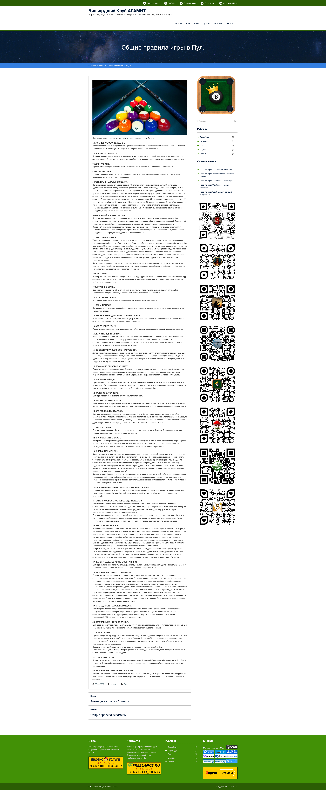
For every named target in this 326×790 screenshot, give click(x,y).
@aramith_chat (145, 755)
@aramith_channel (148, 752)
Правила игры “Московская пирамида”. (216, 169)
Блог (188, 23)
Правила (207, 23)
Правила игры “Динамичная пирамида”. (216, 180)
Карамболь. (205, 137)
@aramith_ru (145, 749)
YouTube (171, 3)
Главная (179, 23)
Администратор (153, 3)
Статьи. (203, 153)
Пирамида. (204, 141)
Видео (197, 23)
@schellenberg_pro (149, 746)
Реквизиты (219, 23)
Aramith (114, 684)
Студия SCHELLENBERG (226, 786)
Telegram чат (210, 3)
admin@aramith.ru (230, 3)
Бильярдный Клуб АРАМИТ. (118, 10)
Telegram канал (190, 3)
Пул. (125, 684)
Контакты (231, 23)
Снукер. (203, 149)
